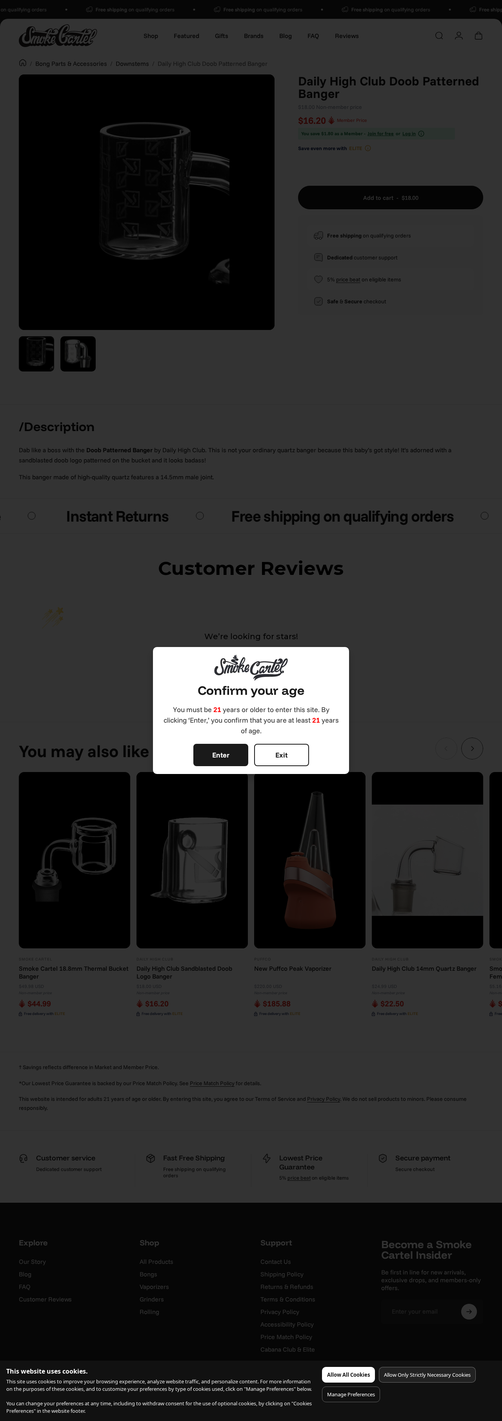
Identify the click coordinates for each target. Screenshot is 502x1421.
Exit (281, 754)
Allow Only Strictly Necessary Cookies (427, 1374)
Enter (220, 754)
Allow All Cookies (348, 1374)
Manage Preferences (351, 1394)
